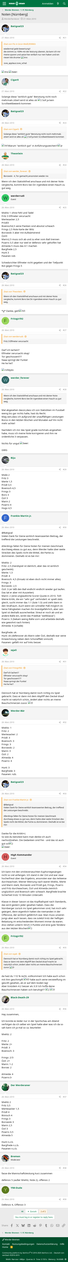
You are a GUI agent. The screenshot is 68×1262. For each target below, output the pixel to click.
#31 (64, 661)
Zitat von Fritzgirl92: (13, 667)
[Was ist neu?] (58, 3)
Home (5, 1247)
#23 (64, 123)
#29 (64, 469)
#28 (64, 389)
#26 (64, 285)
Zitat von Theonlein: (13, 291)
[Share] (60, 38)
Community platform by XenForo (27, 1253)
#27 (64, 330)
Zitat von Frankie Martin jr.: (16, 799)
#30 (64, 527)
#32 (64, 722)
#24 (64, 165)
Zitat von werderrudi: (13, 336)
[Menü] (4, 3)
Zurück (33, 1211)
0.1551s (44, 1259)
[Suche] (64, 3)
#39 (64, 1199)
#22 (64, 91)
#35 (64, 947)
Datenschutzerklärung (47, 1244)
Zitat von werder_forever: (15, 171)
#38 (64, 1168)
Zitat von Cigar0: (11, 129)
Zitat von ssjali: (10, 953)
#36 (64, 1009)
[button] (65, 1259)
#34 (64, 866)
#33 (64, 793)
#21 (64, 37)
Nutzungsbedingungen (23, 1244)
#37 (64, 1097)
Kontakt (6, 1244)
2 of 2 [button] (43, 1211)
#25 (64, 207)
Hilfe (62, 1244)
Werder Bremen (12, 1239)
